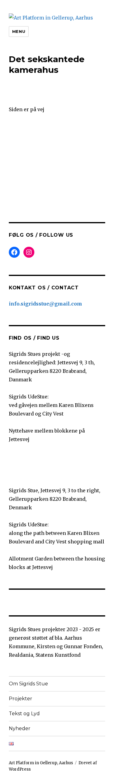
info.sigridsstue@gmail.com (45, 304)
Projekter (20, 698)
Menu (18, 31)
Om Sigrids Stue (28, 684)
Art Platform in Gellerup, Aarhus (41, 762)
